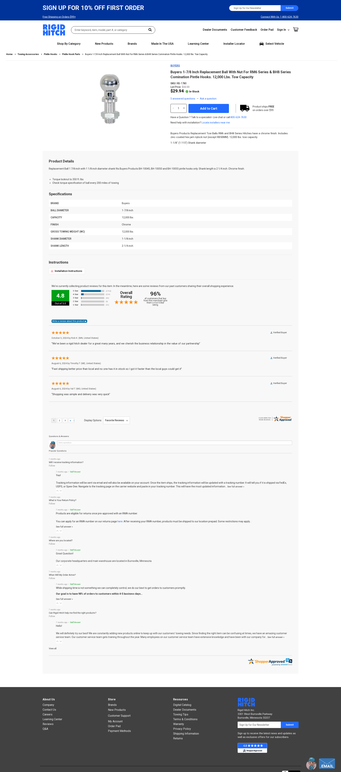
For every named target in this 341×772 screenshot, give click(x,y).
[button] (57, 491)
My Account (115, 721)
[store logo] (54, 30)
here (120, 521)
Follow (52, 465)
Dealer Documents (215, 29)
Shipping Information (186, 733)
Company (48, 705)
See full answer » (235, 486)
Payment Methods (119, 731)
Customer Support (119, 715)
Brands (112, 705)
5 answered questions (182, 98)
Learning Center (52, 719)
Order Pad (267, 29)
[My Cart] (295, 29)
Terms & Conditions (185, 719)
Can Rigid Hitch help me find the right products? (72, 612)
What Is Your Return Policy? (62, 500)
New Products (117, 710)
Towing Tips (180, 714)
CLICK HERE (67, 271)
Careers (47, 714)
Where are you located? (60, 540)
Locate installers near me (216, 122)
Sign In (281, 29)
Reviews (48, 724)
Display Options (92, 420)
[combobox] (113, 30)
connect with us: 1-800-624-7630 (279, 16)
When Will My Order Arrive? (62, 575)
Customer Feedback (244, 29)
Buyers (175, 65)
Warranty (178, 724)
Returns (178, 738)
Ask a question (208, 98)
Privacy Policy (182, 729)
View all (52, 648)
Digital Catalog (182, 705)
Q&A (45, 729)
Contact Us (49, 709)
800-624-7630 (239, 117)
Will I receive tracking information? (66, 462)
